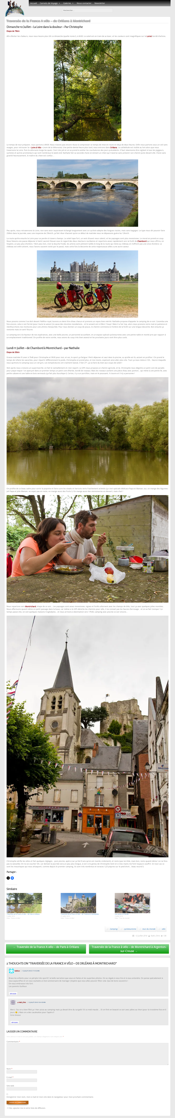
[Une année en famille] (141, 903)
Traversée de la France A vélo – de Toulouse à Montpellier (80, 914)
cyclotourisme (130, 929)
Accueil (33, 3)
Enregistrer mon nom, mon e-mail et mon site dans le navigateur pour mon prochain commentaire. (50, 1097)
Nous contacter (84, 3)
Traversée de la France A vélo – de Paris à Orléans (23, 914)
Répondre (13, 994)
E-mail (10, 1077)
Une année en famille (122, 914)
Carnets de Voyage (49, 3)
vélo (163, 929)
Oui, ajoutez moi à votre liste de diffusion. (27, 1108)
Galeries (67, 3)
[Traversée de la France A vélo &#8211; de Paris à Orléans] (33, 903)
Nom (9, 1069)
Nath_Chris (155, 935)
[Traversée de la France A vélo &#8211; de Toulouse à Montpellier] (87, 903)
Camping (113, 929)
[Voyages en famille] (14, 8)
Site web (10, 1085)
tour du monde (148, 929)
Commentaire (13, 1041)
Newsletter (99, 3)
